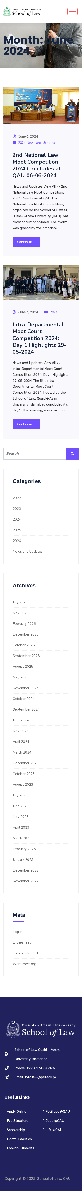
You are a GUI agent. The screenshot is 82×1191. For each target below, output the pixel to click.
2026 (17, 541)
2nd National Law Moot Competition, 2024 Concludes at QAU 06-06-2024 (37, 165)
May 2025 (20, 677)
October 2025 (24, 645)
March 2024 (22, 752)
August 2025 (23, 666)
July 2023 (20, 795)
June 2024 (21, 720)
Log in (17, 931)
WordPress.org (24, 964)
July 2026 (20, 602)
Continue (25, 242)
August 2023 (23, 784)
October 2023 (24, 774)
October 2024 (24, 698)
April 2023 (21, 827)
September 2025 (26, 656)
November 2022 (25, 881)
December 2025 (25, 634)
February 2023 (24, 849)
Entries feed (22, 942)
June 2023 (21, 806)
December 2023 (25, 763)
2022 (17, 498)
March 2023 (22, 838)
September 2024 (26, 709)
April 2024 (21, 741)
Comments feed (25, 953)
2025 (17, 530)
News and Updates (41, 143)
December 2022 (25, 870)
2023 (17, 508)
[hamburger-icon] (72, 11)
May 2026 (20, 613)
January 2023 (23, 859)
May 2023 (20, 816)
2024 (22, 143)
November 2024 (25, 688)
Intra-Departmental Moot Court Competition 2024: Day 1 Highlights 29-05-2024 (39, 338)
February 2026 (24, 623)
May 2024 (20, 731)
